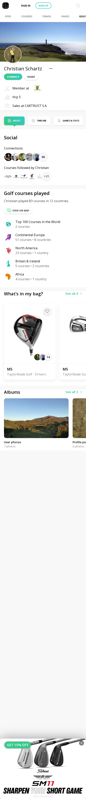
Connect (13, 77)
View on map (20, 210)
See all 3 (71, 392)
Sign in (25, 5)
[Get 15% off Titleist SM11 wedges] (43, 769)
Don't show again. (43, 796)
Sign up (43, 5)
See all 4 (71, 293)
